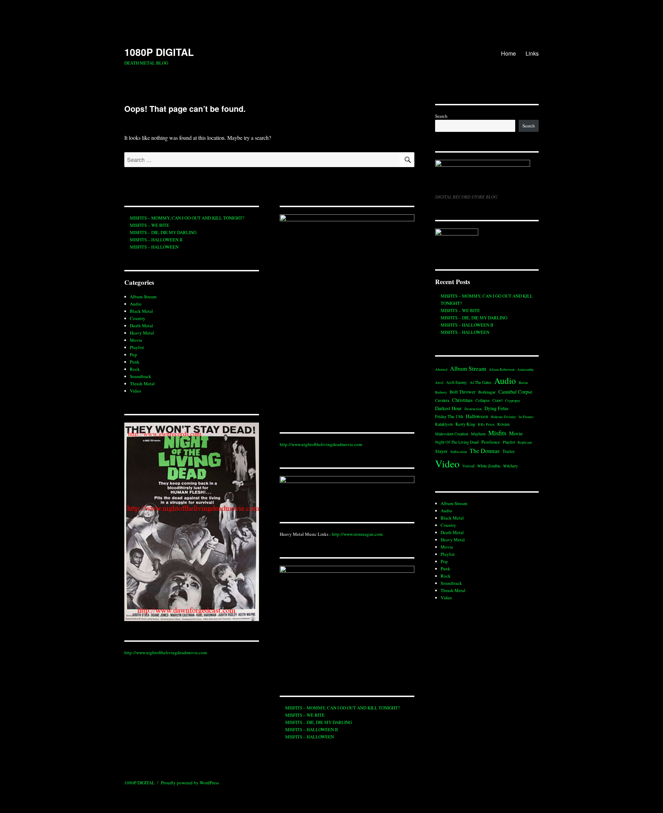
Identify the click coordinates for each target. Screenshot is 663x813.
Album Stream (143, 296)
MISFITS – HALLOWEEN (154, 247)
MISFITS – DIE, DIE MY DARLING (163, 232)
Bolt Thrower (462, 392)
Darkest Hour (448, 408)
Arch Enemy (456, 382)
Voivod (468, 465)
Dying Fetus (496, 408)
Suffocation (458, 451)
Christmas (462, 399)
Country (137, 318)
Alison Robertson (502, 369)
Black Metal (141, 311)
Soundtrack (140, 376)
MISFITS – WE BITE (149, 225)
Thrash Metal (142, 383)
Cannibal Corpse (515, 391)
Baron (523, 382)
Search (441, 116)
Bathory (441, 392)
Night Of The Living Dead (457, 442)
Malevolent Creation (451, 433)
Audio (136, 304)
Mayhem (478, 433)
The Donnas (485, 450)
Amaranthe (525, 369)
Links (532, 53)
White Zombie (488, 465)
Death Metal (141, 325)
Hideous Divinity (503, 416)
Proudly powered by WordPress (190, 783)
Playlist (137, 347)
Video (135, 391)
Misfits (497, 432)
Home (508, 53)
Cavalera (442, 400)
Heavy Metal (142, 333)
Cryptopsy (512, 400)
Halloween (477, 416)
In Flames (526, 416)
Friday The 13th (449, 416)
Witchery (510, 465)
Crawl (497, 400)
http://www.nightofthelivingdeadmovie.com (165, 652)
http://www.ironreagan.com (357, 534)
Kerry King (465, 424)
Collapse (482, 400)
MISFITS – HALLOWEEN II (156, 239)
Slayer (441, 451)
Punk (135, 362)
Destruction (473, 408)
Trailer (508, 451)
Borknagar (487, 392)
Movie (136, 340)
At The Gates (480, 382)
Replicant (525, 442)
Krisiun (503, 424)
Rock (135, 369)
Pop (133, 354)
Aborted (441, 369)
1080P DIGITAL (159, 52)
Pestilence (490, 442)
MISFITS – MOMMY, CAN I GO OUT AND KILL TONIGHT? (187, 218)
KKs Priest (486, 424)
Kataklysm (444, 424)
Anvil (439, 382)
